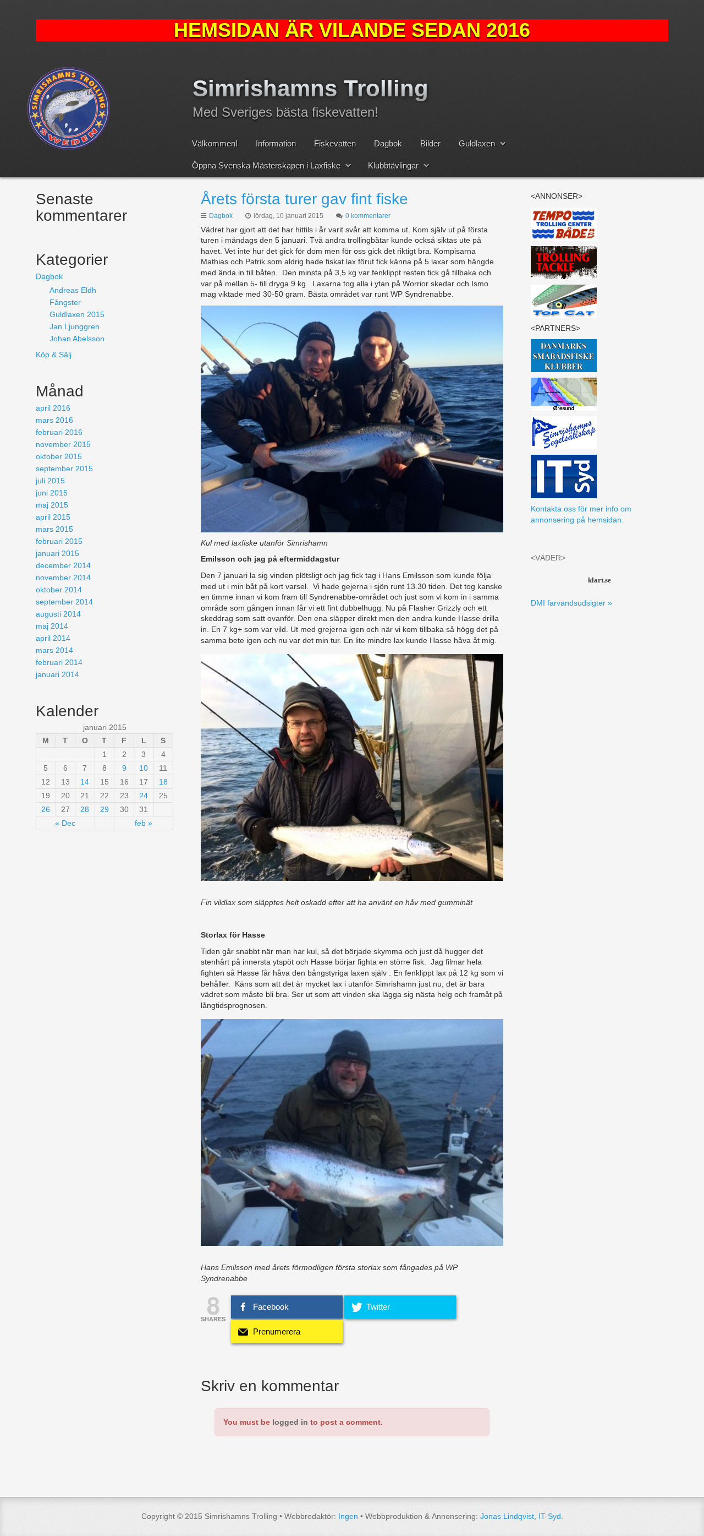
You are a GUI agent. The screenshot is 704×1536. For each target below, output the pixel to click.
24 (143, 795)
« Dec (65, 823)
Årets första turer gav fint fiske (304, 199)
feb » (143, 823)
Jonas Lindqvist (507, 1516)
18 (163, 781)
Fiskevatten (335, 143)
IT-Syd (549, 1516)
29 (104, 809)
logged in (290, 1422)
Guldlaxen (477, 143)
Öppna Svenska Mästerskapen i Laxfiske (266, 165)
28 (84, 809)
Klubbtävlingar (393, 165)
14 (84, 781)
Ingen (348, 1516)
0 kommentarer (368, 216)
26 (45, 809)
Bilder (430, 143)
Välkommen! (215, 143)
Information (276, 143)
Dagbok (388, 143)
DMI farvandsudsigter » (571, 602)
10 (143, 768)
